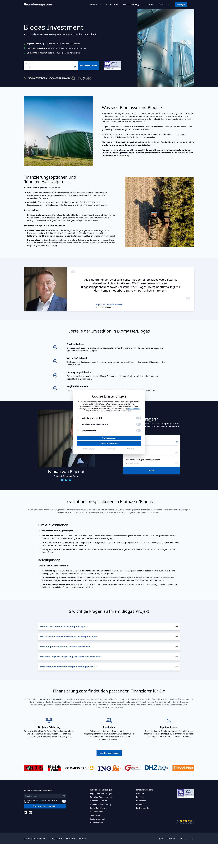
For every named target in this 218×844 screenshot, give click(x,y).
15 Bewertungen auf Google (185, 823)
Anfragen (181, 4)
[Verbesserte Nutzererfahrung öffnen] (78, 424)
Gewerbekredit (96, 811)
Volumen (28, 63)
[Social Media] (25, 812)
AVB (193, 838)
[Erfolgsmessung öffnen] (78, 431)
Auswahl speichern (109, 443)
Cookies (160, 838)
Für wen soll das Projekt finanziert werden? (142, 460)
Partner (150, 4)
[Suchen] (193, 4)
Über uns (163, 4)
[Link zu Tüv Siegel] (112, 65)
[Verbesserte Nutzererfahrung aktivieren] (138, 424)
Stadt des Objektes (132, 449)
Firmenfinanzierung (98, 800)
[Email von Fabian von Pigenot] (66, 479)
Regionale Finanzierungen (101, 793)
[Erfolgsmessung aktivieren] (138, 430)
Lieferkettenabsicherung (100, 804)
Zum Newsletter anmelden (45, 806)
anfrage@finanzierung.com (77, 838)
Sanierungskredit (97, 819)
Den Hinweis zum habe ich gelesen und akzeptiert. (40, 801)
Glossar (139, 804)
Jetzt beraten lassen (88, 65)
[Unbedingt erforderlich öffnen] (78, 418)
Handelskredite (96, 822)
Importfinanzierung (98, 808)
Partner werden (143, 808)
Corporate (93, 4)
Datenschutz (39, 800)
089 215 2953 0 (57, 838)
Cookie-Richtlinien (133, 408)
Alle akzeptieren (109, 438)
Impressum (183, 838)
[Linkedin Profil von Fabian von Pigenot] (70, 479)
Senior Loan (95, 815)
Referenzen (141, 797)
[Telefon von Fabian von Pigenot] (62, 479)
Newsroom (141, 800)
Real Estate (110, 4)
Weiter (152, 470)
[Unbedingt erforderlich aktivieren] (138, 418)
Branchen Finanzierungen (101, 797)
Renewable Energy (131, 4)
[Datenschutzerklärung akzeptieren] (64, 801)
